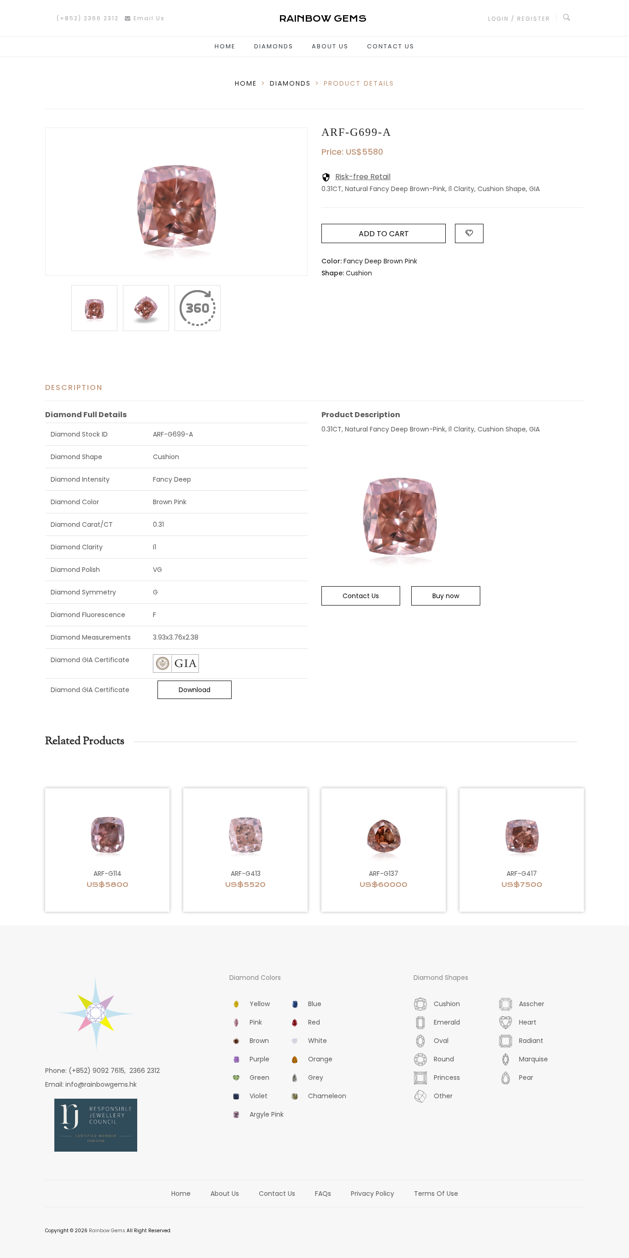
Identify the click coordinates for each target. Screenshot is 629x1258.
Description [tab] (74, 387)
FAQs (323, 1193)
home (246, 83)
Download (194, 689)
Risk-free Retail (362, 176)
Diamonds (273, 46)
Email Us (148, 18)
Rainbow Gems (107, 1230)
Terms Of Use (436, 1193)
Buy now (445, 595)
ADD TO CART (384, 233)
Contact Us (390, 46)
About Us (330, 46)
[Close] (197, 308)
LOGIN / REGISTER (519, 19)
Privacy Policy (372, 1193)
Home (225, 46)
